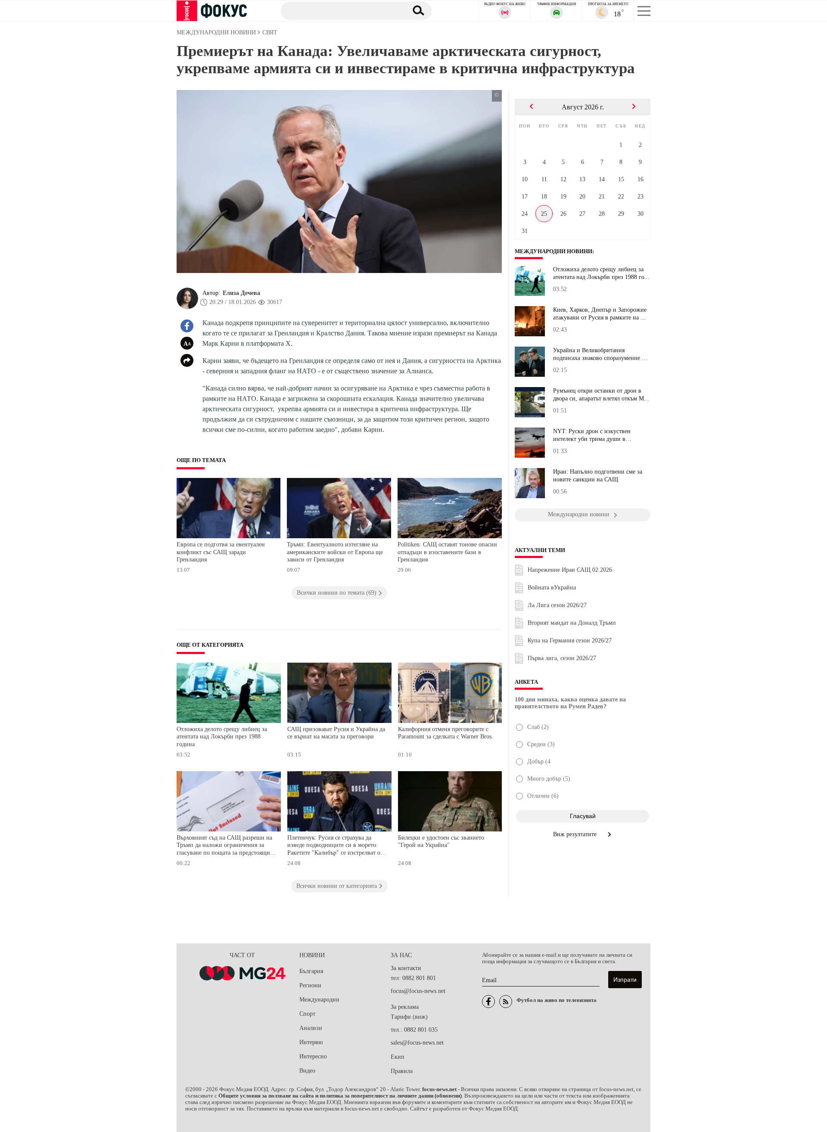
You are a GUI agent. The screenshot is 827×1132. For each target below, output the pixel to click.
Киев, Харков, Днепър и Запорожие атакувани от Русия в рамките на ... (600, 314)
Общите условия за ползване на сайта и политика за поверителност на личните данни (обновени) (340, 1096)
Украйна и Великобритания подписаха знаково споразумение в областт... (599, 354)
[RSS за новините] (505, 1001)
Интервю (311, 1042)
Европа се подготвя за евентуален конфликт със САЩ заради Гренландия (221, 552)
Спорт (307, 1014)
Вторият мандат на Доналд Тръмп (572, 623)
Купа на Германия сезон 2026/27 (570, 640)
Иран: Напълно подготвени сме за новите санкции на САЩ (597, 475)
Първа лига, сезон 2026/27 (562, 658)
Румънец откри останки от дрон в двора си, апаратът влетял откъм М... (601, 395)
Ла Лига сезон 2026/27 (557, 605)
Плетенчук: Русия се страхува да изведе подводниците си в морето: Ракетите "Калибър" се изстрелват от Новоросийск (335, 846)
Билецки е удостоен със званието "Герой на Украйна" (441, 841)
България (311, 971)
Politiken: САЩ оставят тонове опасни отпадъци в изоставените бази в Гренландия (447, 552)
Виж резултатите (575, 834)
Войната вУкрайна (552, 587)
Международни (319, 999)
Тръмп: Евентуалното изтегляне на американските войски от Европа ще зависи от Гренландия (335, 552)
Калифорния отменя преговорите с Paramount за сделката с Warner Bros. (445, 733)
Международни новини (553, 251)
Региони (310, 985)
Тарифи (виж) (409, 1017)
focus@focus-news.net (418, 991)
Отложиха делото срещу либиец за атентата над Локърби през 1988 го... (601, 273)
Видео (307, 1070)
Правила (402, 1071)
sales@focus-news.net (417, 1042)
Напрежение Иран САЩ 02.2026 (570, 570)
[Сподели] (186, 360)
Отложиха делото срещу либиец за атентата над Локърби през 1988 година (222, 736)
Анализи (310, 1028)
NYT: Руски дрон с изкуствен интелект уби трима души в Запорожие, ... (592, 435)
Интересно (313, 1056)
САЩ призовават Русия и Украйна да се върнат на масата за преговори (336, 733)
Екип (397, 1057)
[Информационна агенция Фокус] (488, 1001)
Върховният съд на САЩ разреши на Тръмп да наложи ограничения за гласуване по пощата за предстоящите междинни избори (226, 846)
